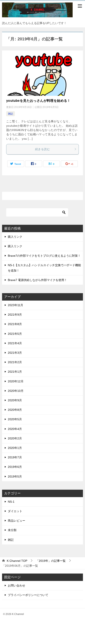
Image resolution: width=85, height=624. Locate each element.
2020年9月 (15, 400)
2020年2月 (15, 438)
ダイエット (15, 511)
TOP (17, 560)
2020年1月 (15, 448)
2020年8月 (15, 409)
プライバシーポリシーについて (28, 595)
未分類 (12, 530)
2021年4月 (15, 343)
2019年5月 (15, 476)
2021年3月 (15, 352)
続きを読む (42, 149)
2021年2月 (15, 362)
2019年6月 (15, 466)
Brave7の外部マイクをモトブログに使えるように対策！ (44, 255)
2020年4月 (15, 429)
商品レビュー (16, 520)
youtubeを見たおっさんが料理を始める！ (38, 100)
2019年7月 (15, 457)
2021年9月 (15, 314)
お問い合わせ (16, 585)
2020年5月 (15, 419)
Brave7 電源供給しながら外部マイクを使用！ (37, 280)
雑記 (10, 113)
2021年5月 (15, 333)
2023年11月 (15, 305)
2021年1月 (15, 371)
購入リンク (15, 236)
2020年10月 (16, 390)
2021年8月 (15, 324)
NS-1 (11, 501)
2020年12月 (16, 381)
